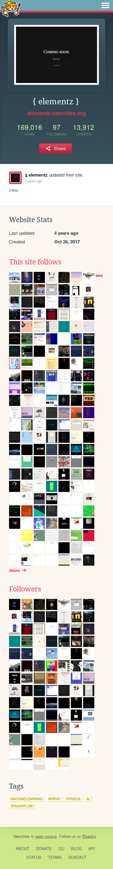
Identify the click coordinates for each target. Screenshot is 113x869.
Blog (76, 848)
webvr (54, 798)
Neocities (22, 836)
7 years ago (33, 180)
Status (33, 857)
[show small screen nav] (105, 5)
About (22, 848)
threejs (73, 798)
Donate (44, 848)
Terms (55, 857)
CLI (61, 848)
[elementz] (15, 178)
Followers (25, 589)
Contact (77, 857)
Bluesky (89, 836)
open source (46, 836)
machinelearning (26, 798)
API (91, 848)
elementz (38, 174)
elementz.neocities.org (56, 113)
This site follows (35, 262)
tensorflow (22, 806)
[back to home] (11, 8)
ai (87, 798)
